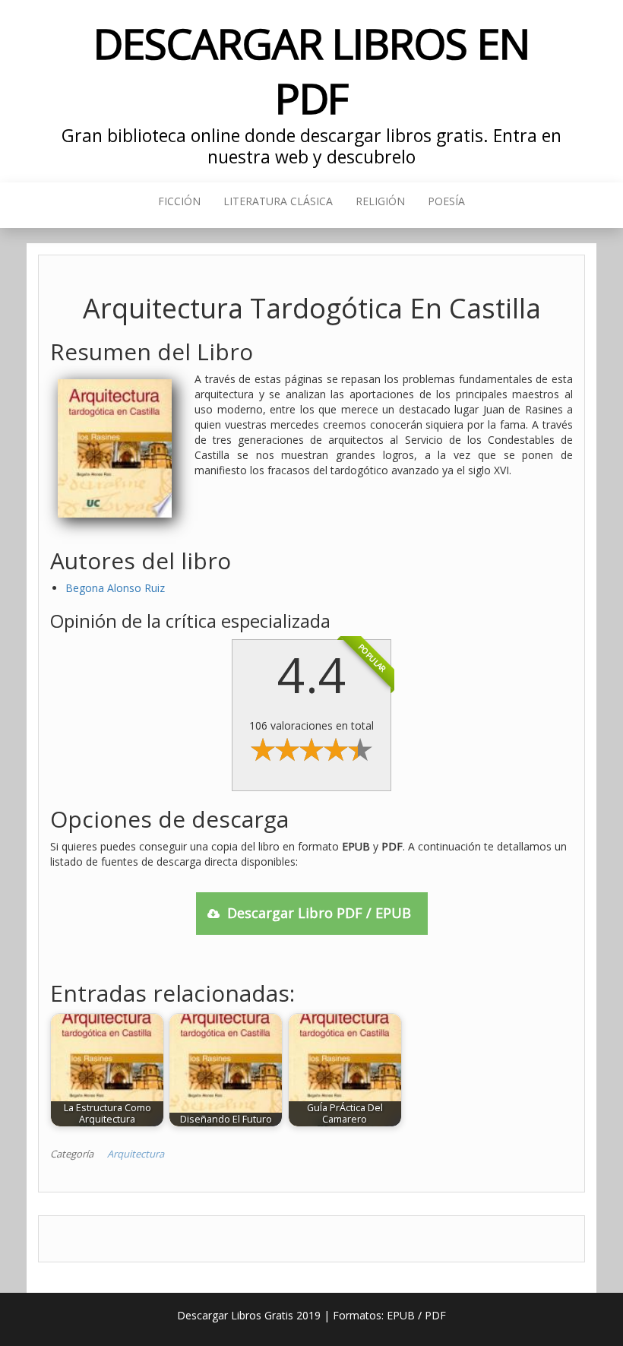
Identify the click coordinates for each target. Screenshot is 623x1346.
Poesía (446, 201)
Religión (380, 201)
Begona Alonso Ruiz (115, 588)
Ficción (179, 201)
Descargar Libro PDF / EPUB (319, 913)
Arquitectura (135, 1154)
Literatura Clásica (278, 201)
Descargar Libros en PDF (311, 70)
